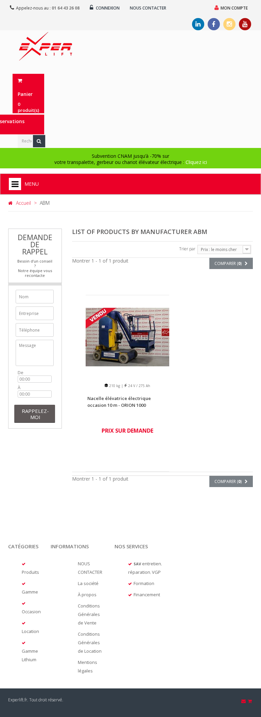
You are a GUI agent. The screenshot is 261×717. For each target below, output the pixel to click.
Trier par (187, 249)
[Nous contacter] (244, 701)
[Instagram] (229, 24)
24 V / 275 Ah (138, 385)
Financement (147, 594)
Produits (30, 572)
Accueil (23, 203)
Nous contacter (148, 8)
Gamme (30, 592)
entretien (151, 564)
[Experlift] (45, 46)
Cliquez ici (196, 162)
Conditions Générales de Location (90, 642)
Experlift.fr (17, 700)
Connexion (107, 8)
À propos (87, 594)
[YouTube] (245, 24)
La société (88, 583)
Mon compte (234, 8)
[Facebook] (214, 24)
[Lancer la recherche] (39, 141)
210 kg (114, 385)
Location (30, 631)
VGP (156, 572)
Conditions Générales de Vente (89, 614)
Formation (144, 583)
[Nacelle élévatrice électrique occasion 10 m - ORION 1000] (127, 336)
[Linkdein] (198, 24)
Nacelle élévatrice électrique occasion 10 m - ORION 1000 (119, 401)
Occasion (31, 611)
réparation (139, 572)
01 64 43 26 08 (66, 8)
